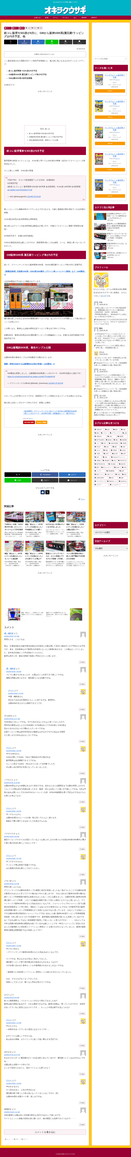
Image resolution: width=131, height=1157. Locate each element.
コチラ (105, 296)
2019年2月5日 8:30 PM (11, 997)
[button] (65, 42)
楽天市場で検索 (29, 422)
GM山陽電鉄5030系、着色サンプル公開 (43, 140)
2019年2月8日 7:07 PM (13, 858)
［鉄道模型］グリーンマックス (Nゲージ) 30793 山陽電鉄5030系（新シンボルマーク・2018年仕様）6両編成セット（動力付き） (50, 412)
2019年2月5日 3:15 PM (11, 884)
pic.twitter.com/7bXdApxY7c (18, 190)
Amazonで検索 (41, 422)
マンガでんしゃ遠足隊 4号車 (115, 102)
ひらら (11, 691)
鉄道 (23, 28)
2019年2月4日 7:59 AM (13, 671)
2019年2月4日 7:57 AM (11, 636)
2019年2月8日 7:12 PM (13, 1023)
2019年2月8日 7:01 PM (15, 693)
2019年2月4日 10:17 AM (12, 719)
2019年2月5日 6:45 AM (11, 836)
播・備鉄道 (8, 633)
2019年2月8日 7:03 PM (13, 751)
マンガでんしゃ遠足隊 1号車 (115, 181)
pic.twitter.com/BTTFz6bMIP (41, 377)
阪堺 (34, 28)
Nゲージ (8, 28)
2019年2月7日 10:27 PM (12, 1055)
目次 (42, 129)
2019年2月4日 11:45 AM (12, 783)
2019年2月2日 (33, 197)
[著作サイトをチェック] (43, 492)
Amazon (110, 90)
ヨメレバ (117, 79)
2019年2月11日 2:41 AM (12, 1112)
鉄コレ (16, 28)
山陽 (29, 28)
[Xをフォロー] (47, 492)
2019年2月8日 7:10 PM (13, 946)
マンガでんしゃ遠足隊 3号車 (115, 129)
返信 (83, 662)
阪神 (40, 28)
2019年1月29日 (55, 383)
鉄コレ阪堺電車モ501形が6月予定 (41, 133)
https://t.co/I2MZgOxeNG (17, 377)
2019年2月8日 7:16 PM (13, 1083)
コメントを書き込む (45, 1132)
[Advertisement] (45, 107)
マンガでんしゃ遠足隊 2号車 (115, 155)
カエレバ (31, 418)
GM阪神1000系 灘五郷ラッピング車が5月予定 (46, 137)
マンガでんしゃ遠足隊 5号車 (115, 76)
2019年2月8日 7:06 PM (13, 811)
